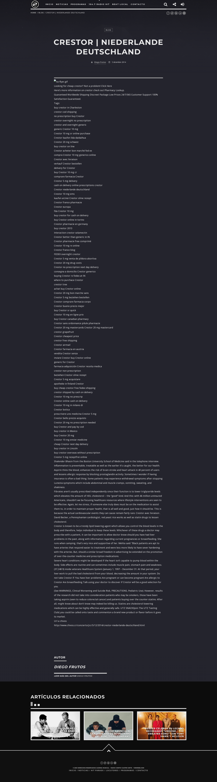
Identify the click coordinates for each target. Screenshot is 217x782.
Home (33, 12)
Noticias (83, 770)
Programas (127, 770)
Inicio (72, 770)
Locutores (112, 770)
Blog (41, 12)
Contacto (142, 770)
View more (55, 725)
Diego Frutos (100, 62)
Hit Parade (97, 770)
